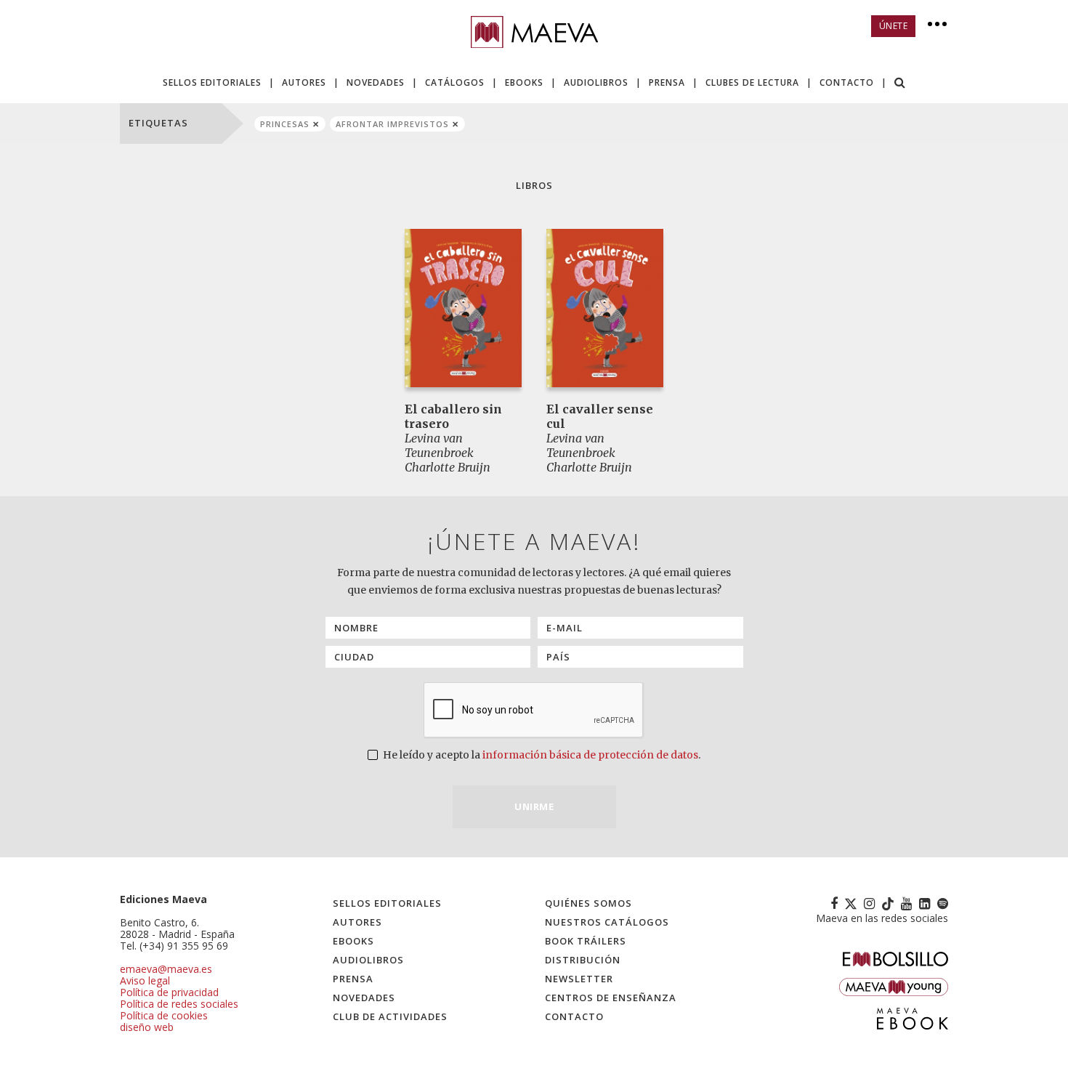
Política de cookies (164, 1015)
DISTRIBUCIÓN (582, 959)
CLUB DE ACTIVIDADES (390, 1016)
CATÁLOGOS (455, 82)
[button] (900, 84)
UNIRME (534, 806)
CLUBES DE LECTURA (752, 82)
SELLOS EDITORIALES (212, 82)
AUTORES (304, 82)
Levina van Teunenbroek (439, 445)
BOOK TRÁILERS (585, 940)
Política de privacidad (169, 992)
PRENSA (667, 82)
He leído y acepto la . (540, 754)
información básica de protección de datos (590, 754)
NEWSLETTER (579, 978)
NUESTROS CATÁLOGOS (607, 922)
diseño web (147, 1027)
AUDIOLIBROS (596, 82)
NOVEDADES (376, 82)
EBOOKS (524, 82)
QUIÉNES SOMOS (588, 903)
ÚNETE (893, 26)
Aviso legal (145, 980)
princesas (285, 123)
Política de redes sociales (179, 1004)
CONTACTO (847, 82)
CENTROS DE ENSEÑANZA (610, 997)
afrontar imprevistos (392, 123)
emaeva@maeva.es (166, 969)
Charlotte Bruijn (447, 467)
